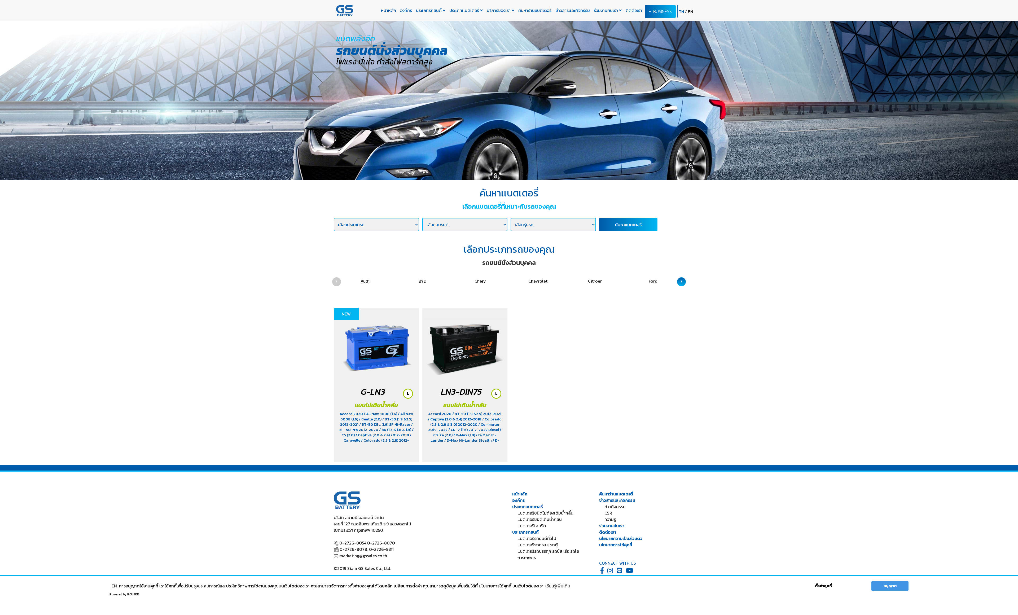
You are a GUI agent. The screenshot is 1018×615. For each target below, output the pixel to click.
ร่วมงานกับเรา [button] (606, 10)
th (682, 12)
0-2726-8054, (353, 543)
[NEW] (376, 345)
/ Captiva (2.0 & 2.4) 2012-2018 (383, 435)
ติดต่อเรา (634, 10)
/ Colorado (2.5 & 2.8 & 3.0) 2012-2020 (466, 421)
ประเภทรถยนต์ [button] (429, 10)
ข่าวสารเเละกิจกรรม (572, 10)
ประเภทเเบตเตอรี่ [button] (464, 10)
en (690, 12)
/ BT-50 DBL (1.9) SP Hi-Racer (385, 424)
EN (114, 586)
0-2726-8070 (381, 543)
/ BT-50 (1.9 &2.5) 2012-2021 (476, 414)
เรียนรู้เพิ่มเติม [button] (557, 586)
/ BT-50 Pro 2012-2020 (376, 427)
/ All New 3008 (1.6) (381, 414)
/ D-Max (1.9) (464, 435)
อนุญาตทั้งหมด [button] (853, 586)
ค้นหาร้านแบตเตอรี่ (534, 10)
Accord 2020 (352, 414)
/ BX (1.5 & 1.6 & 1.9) (395, 430)
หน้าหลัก (388, 10)
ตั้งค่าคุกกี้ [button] (823, 586)
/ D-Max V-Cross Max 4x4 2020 (463, 443)
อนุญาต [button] (890, 586)
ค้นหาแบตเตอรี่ (628, 224)
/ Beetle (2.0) (370, 419)
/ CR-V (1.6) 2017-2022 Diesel (474, 430)
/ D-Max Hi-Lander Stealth (468, 440)
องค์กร (406, 10)
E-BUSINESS (660, 11)
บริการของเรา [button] (499, 10)
